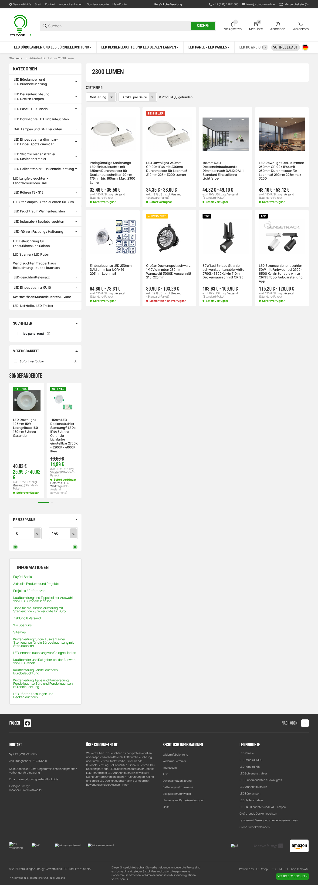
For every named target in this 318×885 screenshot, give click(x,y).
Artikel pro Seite (134, 97)
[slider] (15, 546)
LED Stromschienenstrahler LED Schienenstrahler (34, 156)
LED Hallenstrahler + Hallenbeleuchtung (44, 169)
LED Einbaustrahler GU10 (32, 287)
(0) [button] (297, 4)
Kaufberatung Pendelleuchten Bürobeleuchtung (35, 671)
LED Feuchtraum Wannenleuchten (39, 211)
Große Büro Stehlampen (255, 827)
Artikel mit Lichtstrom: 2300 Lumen (51, 58)
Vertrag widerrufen (292, 876)
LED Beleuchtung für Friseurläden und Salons (31, 243)
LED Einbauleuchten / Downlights (261, 780)
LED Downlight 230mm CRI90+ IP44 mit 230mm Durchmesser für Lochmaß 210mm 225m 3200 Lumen (166, 169)
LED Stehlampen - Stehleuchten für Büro (43, 202)
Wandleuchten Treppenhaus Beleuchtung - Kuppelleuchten (36, 265)
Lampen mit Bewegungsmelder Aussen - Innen (269, 820)
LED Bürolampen (250, 793)
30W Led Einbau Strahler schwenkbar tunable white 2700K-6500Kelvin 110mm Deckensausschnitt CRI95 (223, 271)
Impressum (170, 768)
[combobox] (169, 322)
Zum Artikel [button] (169, 362)
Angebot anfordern (71, 4)
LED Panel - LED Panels (31, 109)
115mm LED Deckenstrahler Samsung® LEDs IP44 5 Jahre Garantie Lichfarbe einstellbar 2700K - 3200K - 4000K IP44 (64, 435)
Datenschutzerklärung (177, 781)
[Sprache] (305, 47)
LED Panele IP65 (250, 767)
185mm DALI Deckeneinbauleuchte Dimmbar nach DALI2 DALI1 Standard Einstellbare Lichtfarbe (223, 170)
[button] (113, 134)
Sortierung (98, 97)
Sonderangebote (98, 4)
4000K (101, 325)
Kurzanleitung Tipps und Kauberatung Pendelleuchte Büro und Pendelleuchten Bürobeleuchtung (43, 683)
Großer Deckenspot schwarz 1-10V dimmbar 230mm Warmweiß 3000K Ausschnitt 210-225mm (168, 271)
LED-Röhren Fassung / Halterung (38, 231)
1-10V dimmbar (106, 341)
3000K (101, 319)
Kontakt (50, 4)
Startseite (15, 58)
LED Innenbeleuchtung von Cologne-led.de (44, 652)
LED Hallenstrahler (251, 800)
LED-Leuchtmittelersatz (32, 277)
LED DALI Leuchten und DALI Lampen (263, 807)
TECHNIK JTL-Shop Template (290, 869)
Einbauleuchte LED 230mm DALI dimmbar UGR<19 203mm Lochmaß (111, 269)
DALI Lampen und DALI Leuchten (38, 129)
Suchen (203, 26)
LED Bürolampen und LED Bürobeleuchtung (30, 81)
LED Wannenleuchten (253, 787)
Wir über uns (22, 625)
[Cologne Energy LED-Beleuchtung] (21, 25)
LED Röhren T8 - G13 (28, 192)
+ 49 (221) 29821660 (25, 754)
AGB (165, 774)
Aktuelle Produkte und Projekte (36, 583)
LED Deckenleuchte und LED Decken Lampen (32, 96)
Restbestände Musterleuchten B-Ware (42, 297)
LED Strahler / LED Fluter (31, 254)
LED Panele (247, 753)
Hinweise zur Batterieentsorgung (183, 800)
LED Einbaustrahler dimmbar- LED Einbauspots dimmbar (36, 141)
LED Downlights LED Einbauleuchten (41, 119)
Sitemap (19, 632)
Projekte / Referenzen (29, 590)
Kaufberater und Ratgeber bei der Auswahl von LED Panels (44, 661)
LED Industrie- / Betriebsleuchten (39, 221)
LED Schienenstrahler (253, 773)
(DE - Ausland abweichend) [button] (59, 489)
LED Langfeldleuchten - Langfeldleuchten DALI (30, 180)
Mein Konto (119, 4)
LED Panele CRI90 (251, 760)
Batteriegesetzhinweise (178, 787)
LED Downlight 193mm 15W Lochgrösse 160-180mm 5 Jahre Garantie (26, 427)
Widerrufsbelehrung (175, 755)
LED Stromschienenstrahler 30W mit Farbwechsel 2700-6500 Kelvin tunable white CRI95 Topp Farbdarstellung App (281, 273)
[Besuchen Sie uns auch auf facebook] (27, 723)
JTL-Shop (262, 869)
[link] (45, 82)
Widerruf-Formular (174, 761)
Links (166, 807)
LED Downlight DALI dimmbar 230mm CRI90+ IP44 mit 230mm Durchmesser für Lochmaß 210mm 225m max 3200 (281, 170)
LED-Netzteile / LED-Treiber (33, 305)
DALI (99, 347)
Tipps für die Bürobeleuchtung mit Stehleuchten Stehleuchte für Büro (39, 609)
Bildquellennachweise (177, 794)
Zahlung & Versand (27, 618)
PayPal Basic (22, 576)
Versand (120, 194)
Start (38, 4)
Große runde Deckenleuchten (258, 814)
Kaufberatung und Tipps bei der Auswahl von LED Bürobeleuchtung (43, 599)
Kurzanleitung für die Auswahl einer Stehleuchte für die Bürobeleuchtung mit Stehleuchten (43, 642)
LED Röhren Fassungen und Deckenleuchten (33, 695)
